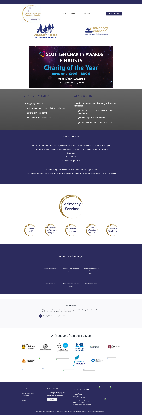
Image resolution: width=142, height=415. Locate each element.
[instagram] (117, 2)
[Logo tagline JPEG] (31, 5)
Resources (24, 398)
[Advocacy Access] (45, 24)
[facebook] (114, 2)
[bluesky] (119, 2)
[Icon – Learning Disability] (112, 224)
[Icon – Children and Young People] (50, 224)
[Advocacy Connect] (96, 24)
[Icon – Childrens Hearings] (71, 224)
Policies (24, 400)
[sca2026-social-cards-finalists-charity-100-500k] (71, 46)
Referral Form (25, 395)
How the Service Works (28, 393)
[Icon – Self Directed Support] (91, 224)
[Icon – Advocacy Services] (71, 194)
